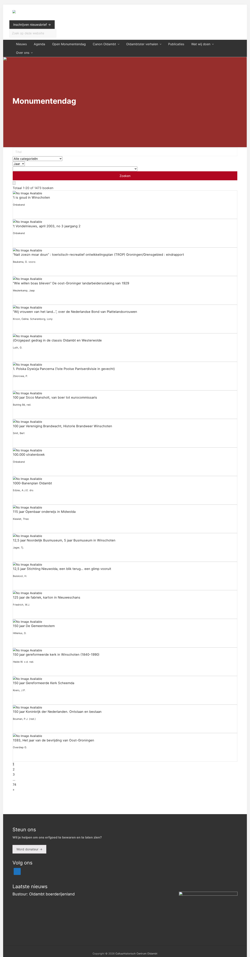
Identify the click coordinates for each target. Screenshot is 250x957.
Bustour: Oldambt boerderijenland (43, 894)
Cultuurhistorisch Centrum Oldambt (136, 953)
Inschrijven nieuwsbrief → (32, 25)
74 (14, 784)
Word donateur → (29, 849)
